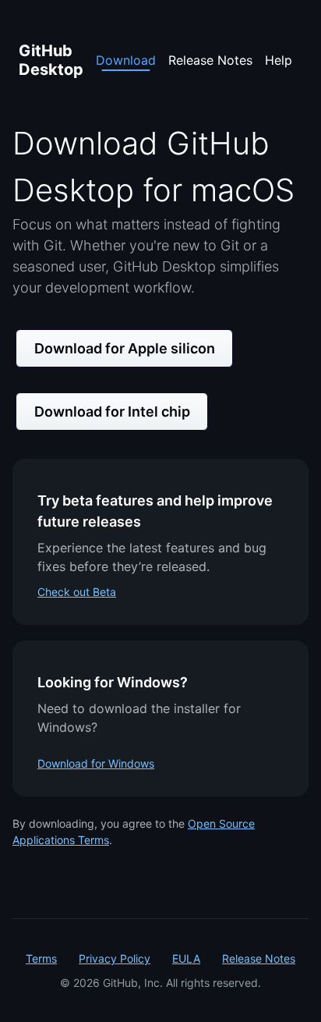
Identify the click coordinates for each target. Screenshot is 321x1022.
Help (278, 60)
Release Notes (210, 60)
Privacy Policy (114, 958)
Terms (41, 958)
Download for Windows (95, 763)
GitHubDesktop (51, 60)
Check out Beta (76, 591)
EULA (186, 958)
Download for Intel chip (112, 411)
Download (126, 60)
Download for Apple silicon (124, 348)
